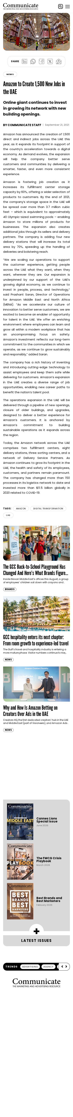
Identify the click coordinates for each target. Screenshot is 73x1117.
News (10, 74)
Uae (8, 515)
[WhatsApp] (33, 61)
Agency (48, 966)
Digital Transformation (48, 508)
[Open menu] (67, 6)
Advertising (30, 966)
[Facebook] (41, 61)
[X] (50, 61)
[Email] (58, 61)
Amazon (21, 508)
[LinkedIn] (24, 61)
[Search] (60, 6)
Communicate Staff (24, 125)
